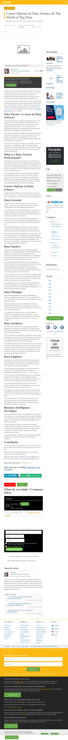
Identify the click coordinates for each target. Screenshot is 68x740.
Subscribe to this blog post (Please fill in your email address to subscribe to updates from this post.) (22, 544)
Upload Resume (12, 695)
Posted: (34, 27)
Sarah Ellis (49, 70)
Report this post (10, 484)
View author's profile (14, 73)
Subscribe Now (33, 669)
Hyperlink (14, 513)
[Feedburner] (49, 211)
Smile (34, 513)
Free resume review (9, 632)
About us (38, 625)
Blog (5, 638)
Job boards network (25, 640)
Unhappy (6, 516)
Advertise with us (40, 627)
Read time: (7, 25)
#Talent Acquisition (56, 239)
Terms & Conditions (26, 546)
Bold (6, 513)
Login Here (25, 504)
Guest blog (39, 640)
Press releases (39, 636)
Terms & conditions (41, 632)
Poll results (7, 636)
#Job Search (39, 27)
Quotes (26, 513)
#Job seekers (53, 243)
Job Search (7, 629)
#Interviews (54, 252)
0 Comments (21, 27)
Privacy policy (40, 634)
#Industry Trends (55, 236)
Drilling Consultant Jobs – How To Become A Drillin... (24, 556)
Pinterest (58, 331)
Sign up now (23, 627)
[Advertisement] (57, 37)
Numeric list (21, 513)
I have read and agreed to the (19, 546)
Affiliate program (40, 629)
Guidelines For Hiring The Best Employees (59, 95)
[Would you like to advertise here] (55, 344)
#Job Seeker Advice (56, 247)
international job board (19, 681)
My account (7, 625)
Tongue (38, 513)
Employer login (24, 625)
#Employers (53, 221)
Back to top (10, 650)
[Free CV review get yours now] (23, 475)
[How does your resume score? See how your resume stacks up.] (55, 112)
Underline (11, 513)
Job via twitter (8, 634)
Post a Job (11, 726)
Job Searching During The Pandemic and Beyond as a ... (22, 560)
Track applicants (24, 632)
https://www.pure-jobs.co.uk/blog (20, 71)
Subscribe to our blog (12, 737)
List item (24, 513)
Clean (29, 513)
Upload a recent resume (45, 689)
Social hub (39, 638)
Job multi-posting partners (24, 637)
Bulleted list (19, 513)
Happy (31, 513)
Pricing (22, 634)
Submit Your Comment (14, 549)
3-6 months (52, 186)
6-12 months (53, 183)
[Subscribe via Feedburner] (55, 201)
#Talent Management (56, 226)
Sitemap (38, 642)
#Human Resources (56, 224)
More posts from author (25, 576)
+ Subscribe (11, 85)
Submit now (51, 124)
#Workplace (54, 255)
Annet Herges (14, 69)
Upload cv (7, 627)
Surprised (36, 513)
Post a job (22, 712)
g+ (55, 333)
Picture (16, 513)
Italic (9, 513)
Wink (9, 516)
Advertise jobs (24, 629)
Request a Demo (24, 642)
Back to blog (10, 8)
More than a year (54, 181)
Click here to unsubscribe (17, 706)
